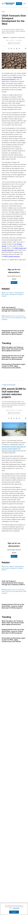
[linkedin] (11, 48)
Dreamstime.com (20, 423)
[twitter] (14, 48)
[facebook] (9, 48)
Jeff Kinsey (13, 423)
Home (3, 11)
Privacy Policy (16, 908)
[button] (3, 4)
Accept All (14, 912)
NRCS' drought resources (12, 256)
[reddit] (16, 48)
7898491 (8, 423)
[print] (25, 48)
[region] (14, 909)
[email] (19, 48)
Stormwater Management (9, 384)
